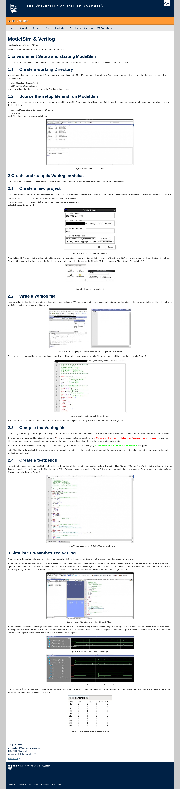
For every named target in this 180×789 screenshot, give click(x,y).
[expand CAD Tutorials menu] (111, 28)
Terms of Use (34, 784)
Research (37, 28)
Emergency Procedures (17, 784)
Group (48, 28)
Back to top (13, 758)
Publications (60, 28)
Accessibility (56, 784)
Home (12, 28)
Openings (88, 28)
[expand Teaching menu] (80, 28)
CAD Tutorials (102, 28)
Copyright (45, 784)
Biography (23, 28)
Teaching (74, 28)
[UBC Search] (167, 3)
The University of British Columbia (14, 8)
